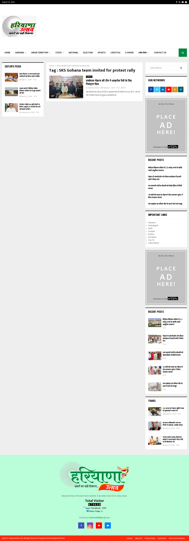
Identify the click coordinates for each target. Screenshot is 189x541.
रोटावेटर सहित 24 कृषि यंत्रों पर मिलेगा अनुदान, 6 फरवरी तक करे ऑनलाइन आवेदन (29, 106)
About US (138, 538)
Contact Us (160, 53)
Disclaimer (162, 538)
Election (88, 53)
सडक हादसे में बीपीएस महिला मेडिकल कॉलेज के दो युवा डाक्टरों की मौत (29, 90)
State (58, 53)
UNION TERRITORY (39, 53)
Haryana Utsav (93, 88)
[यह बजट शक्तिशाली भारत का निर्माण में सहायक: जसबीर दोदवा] (154, 426)
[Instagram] (90, 525)
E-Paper (129, 53)
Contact (129, 538)
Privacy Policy (150, 538)
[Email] (108, 525)
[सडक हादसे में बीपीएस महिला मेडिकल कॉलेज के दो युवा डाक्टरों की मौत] (11, 91)
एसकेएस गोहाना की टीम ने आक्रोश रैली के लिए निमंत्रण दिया (109, 82)
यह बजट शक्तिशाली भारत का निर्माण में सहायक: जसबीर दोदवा (173, 424)
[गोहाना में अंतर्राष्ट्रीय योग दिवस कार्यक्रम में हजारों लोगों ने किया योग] (154, 339)
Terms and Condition (177, 538)
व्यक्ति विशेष (142, 53)
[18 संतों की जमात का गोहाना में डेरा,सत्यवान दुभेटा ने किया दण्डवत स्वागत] (154, 370)
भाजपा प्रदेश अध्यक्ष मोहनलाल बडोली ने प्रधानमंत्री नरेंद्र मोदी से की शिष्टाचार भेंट (173, 439)
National (73, 53)
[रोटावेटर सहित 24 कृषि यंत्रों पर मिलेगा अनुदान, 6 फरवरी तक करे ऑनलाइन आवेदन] (11, 107)
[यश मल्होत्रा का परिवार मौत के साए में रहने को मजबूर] (154, 386)
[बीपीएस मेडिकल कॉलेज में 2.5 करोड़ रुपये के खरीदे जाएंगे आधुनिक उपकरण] (154, 322)
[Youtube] (99, 525)
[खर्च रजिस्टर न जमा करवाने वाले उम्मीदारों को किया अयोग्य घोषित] (11, 77)
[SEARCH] (181, 68)
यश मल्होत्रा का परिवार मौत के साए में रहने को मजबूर (165, 204)
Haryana (19, 53)
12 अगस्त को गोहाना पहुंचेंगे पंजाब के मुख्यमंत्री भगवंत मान (173, 409)
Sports (102, 53)
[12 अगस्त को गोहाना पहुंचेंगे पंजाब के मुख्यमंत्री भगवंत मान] (154, 411)
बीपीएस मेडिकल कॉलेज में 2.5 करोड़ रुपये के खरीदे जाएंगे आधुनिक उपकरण (172, 322)
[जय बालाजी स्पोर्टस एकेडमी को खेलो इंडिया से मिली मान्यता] (154, 355)
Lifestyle (115, 53)
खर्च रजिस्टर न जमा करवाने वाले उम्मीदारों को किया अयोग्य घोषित (29, 75)
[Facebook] (81, 525)
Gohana (89, 76)
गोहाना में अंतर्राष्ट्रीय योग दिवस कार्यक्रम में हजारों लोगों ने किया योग (173, 338)
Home (7, 53)
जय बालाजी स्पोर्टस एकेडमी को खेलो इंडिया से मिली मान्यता (173, 354)
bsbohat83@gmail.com (100, 517)
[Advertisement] (136, 26)
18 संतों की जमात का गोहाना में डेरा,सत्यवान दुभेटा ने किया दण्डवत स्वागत (173, 369)
